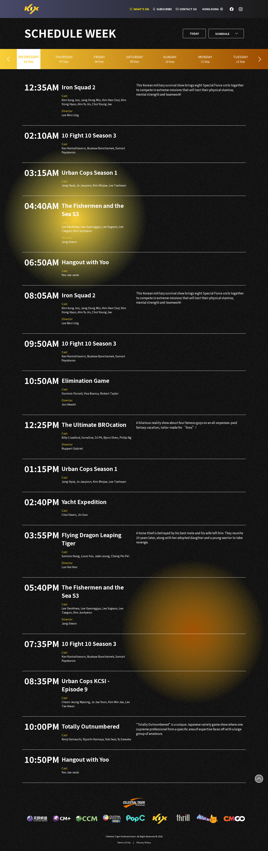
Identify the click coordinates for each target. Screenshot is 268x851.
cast (64, 96)
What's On (141, 9)
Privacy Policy (144, 842)
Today (194, 33)
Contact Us (188, 9)
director (67, 111)
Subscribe (164, 9)
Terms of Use (123, 842)
